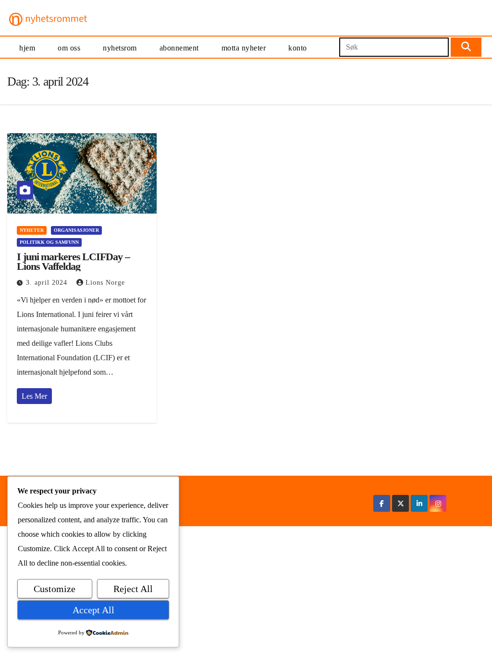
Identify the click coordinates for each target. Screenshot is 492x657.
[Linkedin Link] (419, 503)
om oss (69, 48)
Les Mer (34, 396)
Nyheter (32, 230)
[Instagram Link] (438, 503)
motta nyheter (243, 48)
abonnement (179, 48)
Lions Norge (105, 282)
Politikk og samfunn (49, 242)
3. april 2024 (48, 282)
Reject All (133, 588)
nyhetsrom (120, 48)
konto (297, 48)
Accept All (93, 610)
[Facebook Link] (382, 503)
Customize (54, 588)
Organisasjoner (76, 230)
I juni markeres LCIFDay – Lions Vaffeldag (73, 261)
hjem (27, 48)
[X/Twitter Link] (401, 503)
